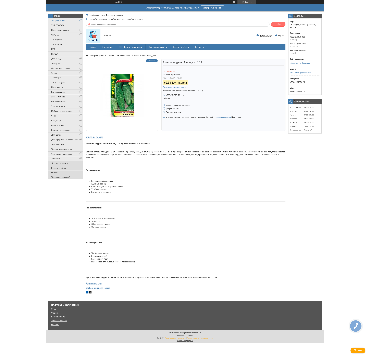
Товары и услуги (97, 55)
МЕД (53, 49)
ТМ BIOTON (56, 44)
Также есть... (56, 158)
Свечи (54, 73)
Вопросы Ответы (58, 317)
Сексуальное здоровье (61, 154)
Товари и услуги (58, 20)
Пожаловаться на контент (175, 338)
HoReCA (54, 54)
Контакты (199, 47)
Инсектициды (57, 87)
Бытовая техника (58, 101)
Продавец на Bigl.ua (185, 335)
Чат (360, 350)
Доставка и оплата (59, 163)
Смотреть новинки (212, 7)
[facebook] (87, 292)
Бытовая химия (58, 92)
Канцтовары (56, 120)
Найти (278, 24)
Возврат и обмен (58, 168)
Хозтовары (56, 77)
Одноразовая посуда (60, 68)
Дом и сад (56, 58)
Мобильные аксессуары (61, 111)
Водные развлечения (60, 130)
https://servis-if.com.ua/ (300, 63)
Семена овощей (123, 55)
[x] (90, 292)
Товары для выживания (61, 149)
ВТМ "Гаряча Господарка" (131, 47)
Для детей (56, 135)
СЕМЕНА (55, 34)
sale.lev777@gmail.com (300, 72)
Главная (92, 47)
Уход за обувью (58, 82)
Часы (53, 115)
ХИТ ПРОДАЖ (57, 25)
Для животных (57, 144)
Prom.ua (197, 333)
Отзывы (54, 172)
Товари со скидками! (60, 177)
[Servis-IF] (93, 35)
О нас (53, 309)
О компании (107, 47)
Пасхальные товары (60, 30)
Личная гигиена (58, 96)
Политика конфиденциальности (200, 338)
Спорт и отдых (57, 125)
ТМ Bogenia (56, 39)
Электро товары (58, 106)
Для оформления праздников (64, 139)
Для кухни (55, 63)
